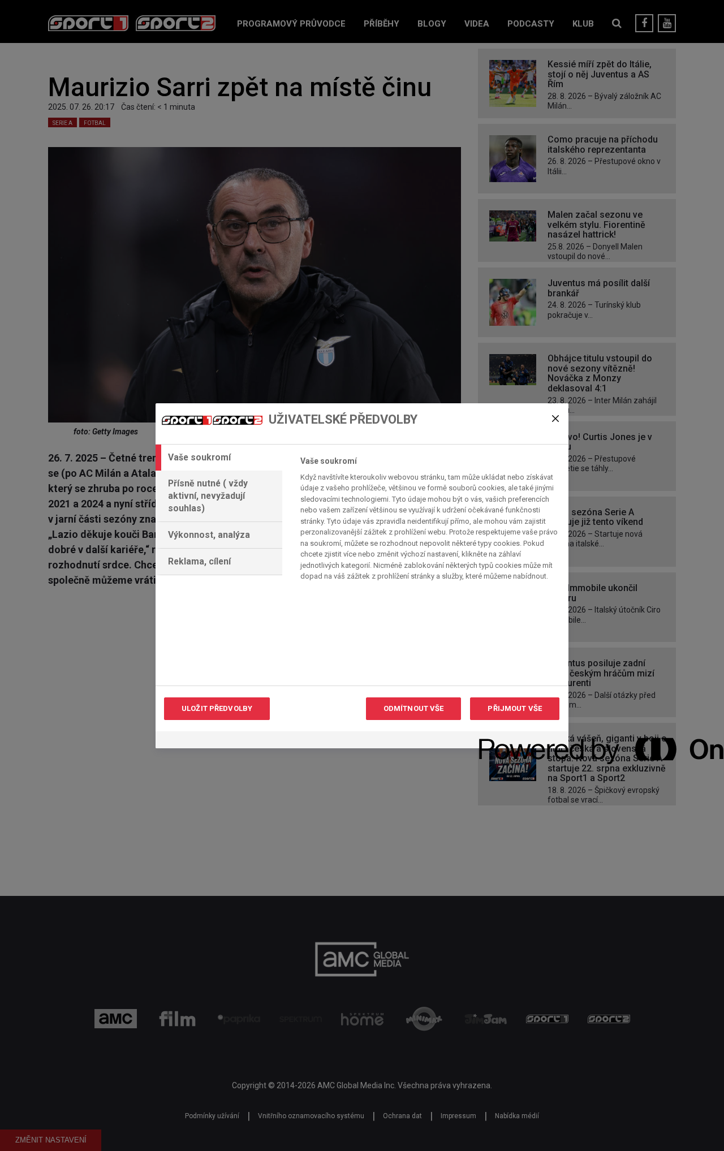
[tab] (219, 458)
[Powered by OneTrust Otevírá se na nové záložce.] (520, 741)
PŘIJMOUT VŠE (515, 708)
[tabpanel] (429, 522)
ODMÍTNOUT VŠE (413, 708)
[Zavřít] (555, 418)
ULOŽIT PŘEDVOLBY (217, 708)
